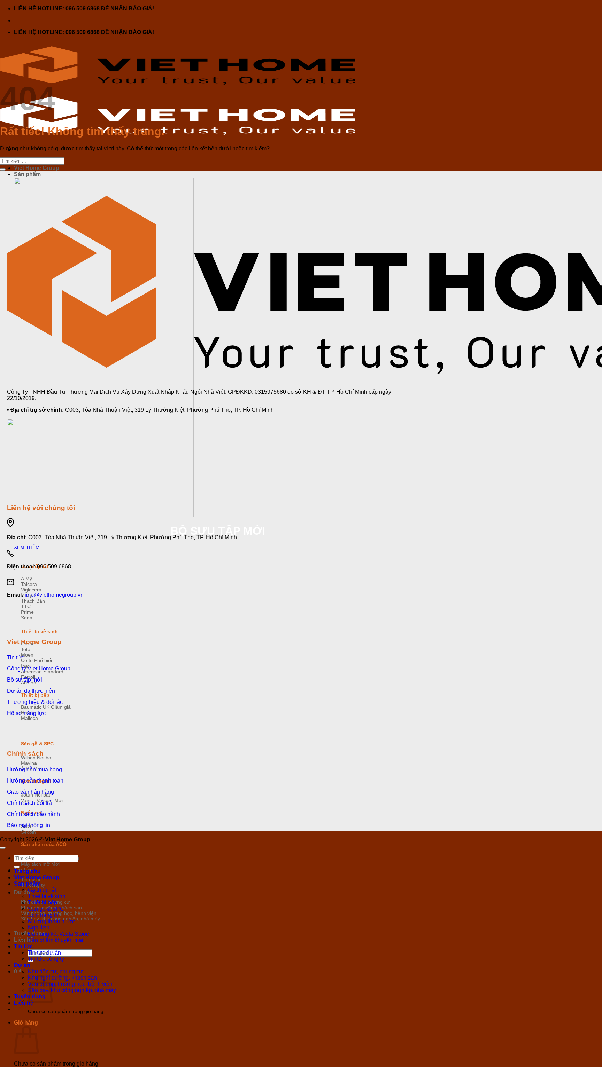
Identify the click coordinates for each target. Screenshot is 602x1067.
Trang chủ (27, 871)
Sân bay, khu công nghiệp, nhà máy (72, 990)
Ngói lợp (38, 928)
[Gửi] (3, 169)
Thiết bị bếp (42, 902)
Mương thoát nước (51, 921)
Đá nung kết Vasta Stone (58, 934)
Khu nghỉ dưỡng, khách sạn (62, 978)
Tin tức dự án (44, 953)
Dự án (22, 965)
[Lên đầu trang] (3, 848)
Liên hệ (23, 1003)
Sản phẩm (27, 174)
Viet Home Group (36, 168)
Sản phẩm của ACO (44, 844)
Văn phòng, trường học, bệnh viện (70, 984)
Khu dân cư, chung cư (55, 971)
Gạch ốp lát (42, 890)
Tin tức (23, 946)
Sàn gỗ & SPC (37, 743)
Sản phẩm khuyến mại (55, 940)
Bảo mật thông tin (28, 825)
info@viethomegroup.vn (54, 595)
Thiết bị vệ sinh (39, 631)
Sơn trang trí (43, 915)
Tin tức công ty (46, 959)
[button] (17, 971)
